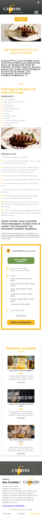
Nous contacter (21, 323)
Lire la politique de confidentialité (13, 506)
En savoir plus (21, 316)
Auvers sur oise (18, 12)
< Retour (21, 19)
